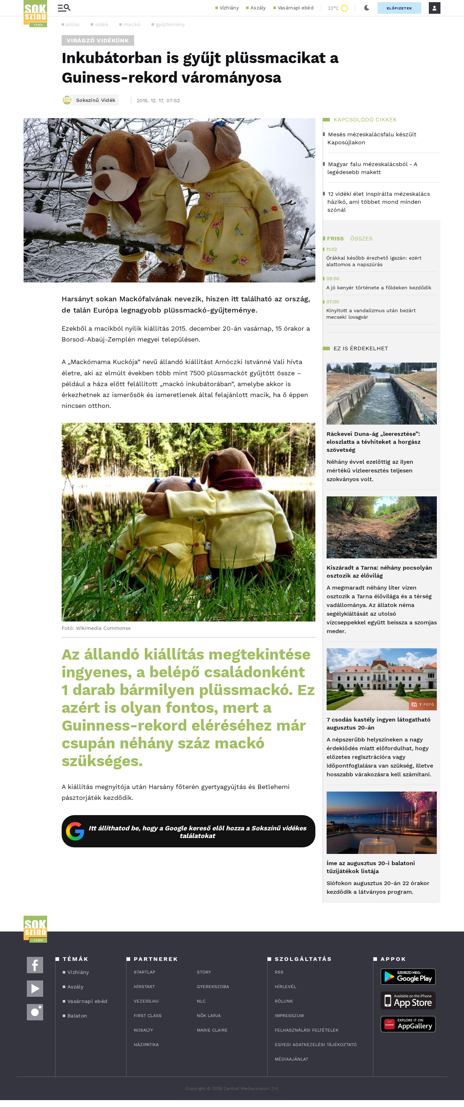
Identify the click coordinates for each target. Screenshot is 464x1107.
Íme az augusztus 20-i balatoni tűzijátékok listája (371, 867)
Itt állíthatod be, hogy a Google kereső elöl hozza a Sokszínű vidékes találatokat (197, 831)
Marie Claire (212, 1030)
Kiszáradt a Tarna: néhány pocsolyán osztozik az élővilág (379, 571)
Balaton (77, 1016)
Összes (361, 238)
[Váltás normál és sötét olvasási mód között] (366, 8)
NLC (201, 1001)
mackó (132, 24)
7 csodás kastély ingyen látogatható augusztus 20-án (379, 723)
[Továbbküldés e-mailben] (32, 321)
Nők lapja (209, 1015)
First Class (148, 1015)
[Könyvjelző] (32, 342)
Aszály (258, 8)
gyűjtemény (170, 24)
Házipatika (146, 1044)
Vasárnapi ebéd (296, 8)
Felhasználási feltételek (307, 1030)
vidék (102, 24)
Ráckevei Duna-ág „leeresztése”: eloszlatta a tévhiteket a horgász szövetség (373, 441)
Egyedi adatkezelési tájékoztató (316, 1044)
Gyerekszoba (213, 986)
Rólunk (284, 1001)
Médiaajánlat (291, 1059)
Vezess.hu (146, 1001)
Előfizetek (399, 8)
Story (204, 972)
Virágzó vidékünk (98, 40)
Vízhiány (229, 8)
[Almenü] (64, 8)
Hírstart (144, 986)
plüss (73, 24)
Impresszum (289, 1015)
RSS (279, 972)
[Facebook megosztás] (32, 301)
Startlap (144, 972)
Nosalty (143, 1030)
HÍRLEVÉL (285, 986)
